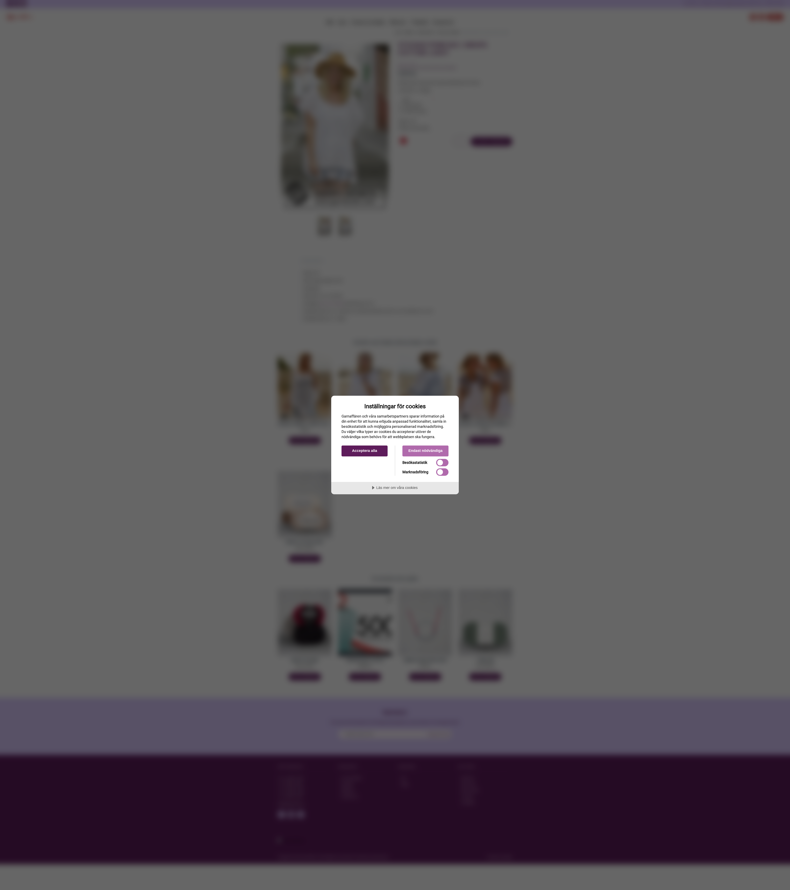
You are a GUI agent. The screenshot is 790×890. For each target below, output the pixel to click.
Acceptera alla (364, 451)
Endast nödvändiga (425, 451)
